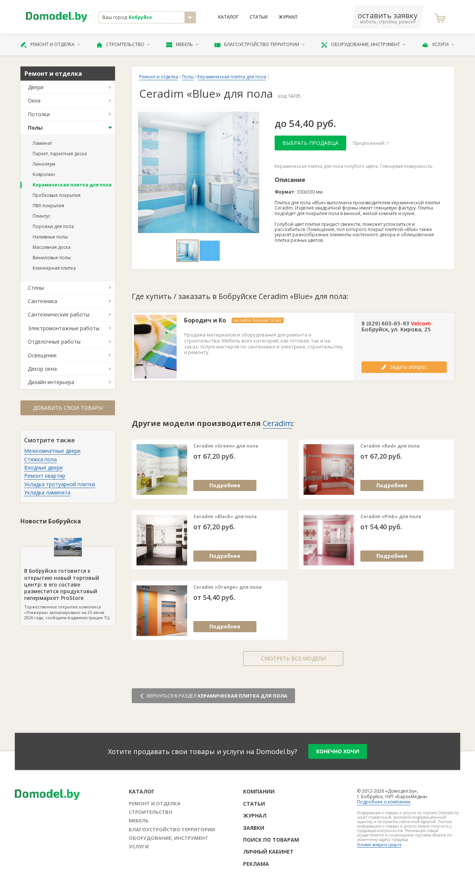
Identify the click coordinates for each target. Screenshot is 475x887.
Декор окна (42, 368)
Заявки (253, 828)
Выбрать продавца (310, 142)
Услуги (440, 44)
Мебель (184, 44)
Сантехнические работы (58, 314)
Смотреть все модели (293, 658)
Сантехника (42, 301)
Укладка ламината (47, 492)
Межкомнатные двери (52, 450)
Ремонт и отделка (52, 44)
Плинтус (41, 216)
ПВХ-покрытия (48, 205)
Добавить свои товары (68, 407)
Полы (35, 127)
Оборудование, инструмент (365, 44)
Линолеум (44, 164)
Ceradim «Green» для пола (225, 446)
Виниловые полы (52, 257)
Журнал (288, 17)
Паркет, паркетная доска (60, 153)
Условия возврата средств (379, 844)
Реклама (256, 864)
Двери (35, 87)
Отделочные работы (54, 341)
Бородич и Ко (205, 320)
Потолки (39, 114)
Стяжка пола (40, 459)
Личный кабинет (268, 851)
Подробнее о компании (383, 802)
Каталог (228, 17)
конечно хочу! (337, 751)
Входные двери (43, 467)
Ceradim (277, 423)
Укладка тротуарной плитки (59, 484)
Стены (36, 287)
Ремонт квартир (44, 475)
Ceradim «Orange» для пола (227, 587)
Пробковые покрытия (57, 195)
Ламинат (42, 143)
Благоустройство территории (261, 44)
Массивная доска (52, 247)
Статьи (259, 17)
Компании (259, 791)
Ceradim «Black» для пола (225, 516)
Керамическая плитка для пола (72, 185)
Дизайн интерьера (51, 382)
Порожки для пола (53, 226)
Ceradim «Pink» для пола (390, 516)
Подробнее (224, 485)
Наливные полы (50, 237)
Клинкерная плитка (54, 268)
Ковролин (44, 174)
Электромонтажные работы (63, 328)
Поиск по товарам (271, 839)
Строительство (125, 44)
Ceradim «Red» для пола (390, 446)
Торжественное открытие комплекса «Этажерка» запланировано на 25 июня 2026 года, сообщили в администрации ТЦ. (67, 593)
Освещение (42, 355)
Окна (34, 100)
